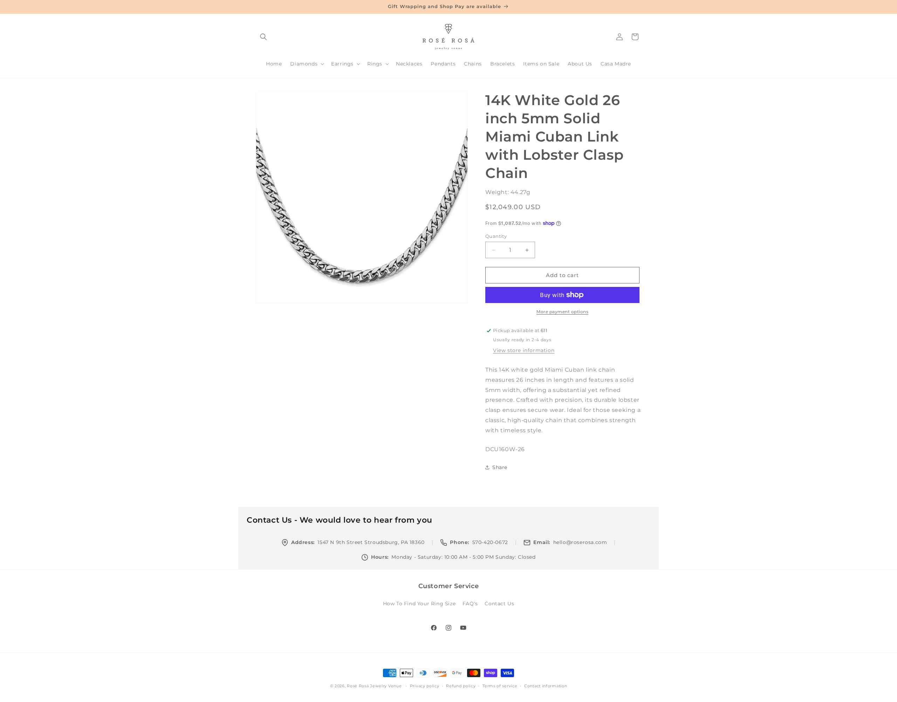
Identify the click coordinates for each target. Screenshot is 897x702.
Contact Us (499, 603)
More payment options (562, 311)
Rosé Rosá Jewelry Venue (374, 685)
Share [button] (499, 467)
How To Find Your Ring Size (419, 603)
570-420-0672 (490, 542)
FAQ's (470, 603)
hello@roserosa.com (580, 542)
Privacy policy (424, 685)
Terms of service (499, 685)
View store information (523, 350)
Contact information (545, 685)
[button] (263, 36)
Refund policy (460, 685)
